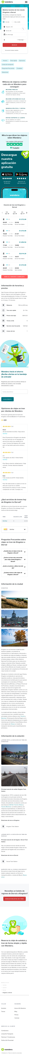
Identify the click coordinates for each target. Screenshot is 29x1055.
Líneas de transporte (7, 64)
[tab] (7, 23)
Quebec (5, 987)
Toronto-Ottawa (18, 804)
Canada (4, 985)
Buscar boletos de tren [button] (14, 898)
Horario (5, 60)
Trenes (3, 1011)
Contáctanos (4, 1030)
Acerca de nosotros (20, 1008)
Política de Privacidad (7, 1040)
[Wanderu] (7, 2)
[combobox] (14, 27)
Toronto (23, 716)
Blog (16, 1011)
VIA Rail (5, 433)
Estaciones (5, 72)
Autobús (3, 1008)
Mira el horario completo (14, 276)
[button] (26, 2)
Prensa (16, 1014)
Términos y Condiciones (8, 1037)
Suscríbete (7, 399)
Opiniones (22, 60)
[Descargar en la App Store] (7, 174)
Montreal (3, 718)
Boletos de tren (5, 982)
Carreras (17, 1018)
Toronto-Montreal (6, 806)
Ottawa (13, 724)
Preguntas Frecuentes (8, 68)
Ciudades (19, 68)
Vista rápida (13, 60)
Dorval (4, 990)
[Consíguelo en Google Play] (21, 174)
